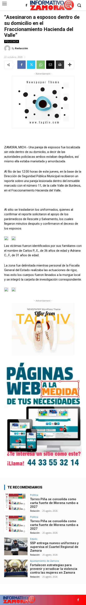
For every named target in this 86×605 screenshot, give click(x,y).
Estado (33, 539)
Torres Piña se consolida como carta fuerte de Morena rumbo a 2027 (54, 503)
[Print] (60, 64)
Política (34, 495)
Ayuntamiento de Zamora (44, 561)
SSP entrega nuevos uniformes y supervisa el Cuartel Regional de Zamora (54, 546)
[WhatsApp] (41, 64)
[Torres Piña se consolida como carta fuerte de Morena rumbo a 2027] (16, 502)
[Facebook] (26, 5)
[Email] (50, 64)
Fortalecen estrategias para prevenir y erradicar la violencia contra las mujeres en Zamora (53, 568)
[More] (69, 64)
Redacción (21, 48)
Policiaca (11, 41)
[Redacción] (8, 48)
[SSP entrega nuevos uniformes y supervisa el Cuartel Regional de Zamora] (16, 546)
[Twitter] (31, 64)
